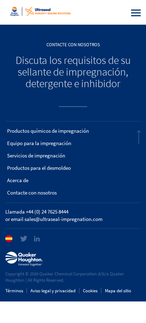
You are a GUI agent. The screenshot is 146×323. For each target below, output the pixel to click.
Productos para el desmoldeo (39, 168)
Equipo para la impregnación (39, 143)
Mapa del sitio (118, 290)
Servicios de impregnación (36, 155)
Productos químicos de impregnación (48, 130)
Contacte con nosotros (32, 192)
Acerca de (17, 180)
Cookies (90, 290)
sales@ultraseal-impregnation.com (63, 219)
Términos (14, 290)
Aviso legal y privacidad (52, 290)
